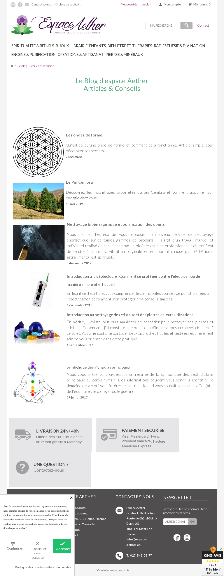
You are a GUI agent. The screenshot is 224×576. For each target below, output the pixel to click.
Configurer (14, 545)
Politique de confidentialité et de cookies (43, 567)
